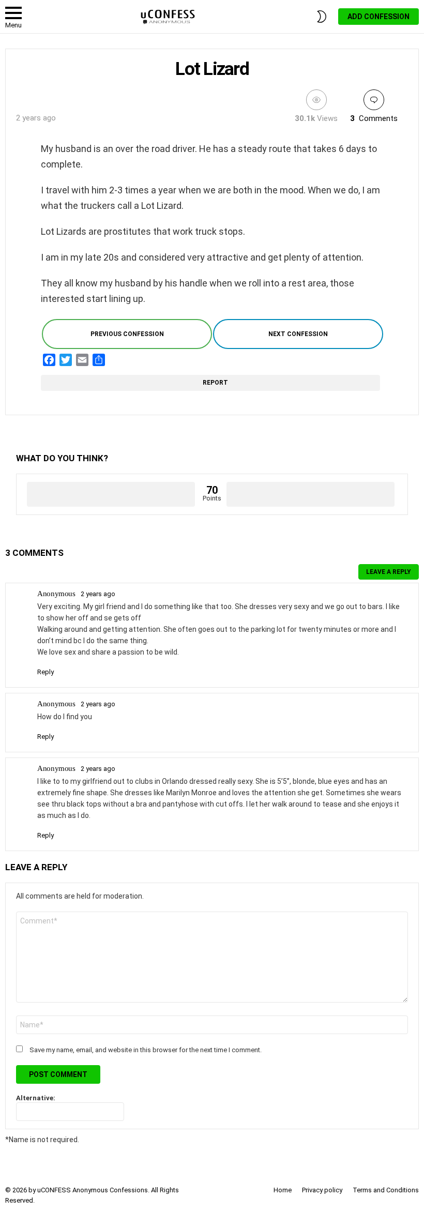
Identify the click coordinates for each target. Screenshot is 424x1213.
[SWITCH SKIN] (321, 16)
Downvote (310, 494)
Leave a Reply (388, 571)
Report (216, 382)
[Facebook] (49, 360)
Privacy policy (322, 1190)
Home (283, 1190)
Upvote (111, 494)
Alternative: (35, 1098)
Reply (45, 672)
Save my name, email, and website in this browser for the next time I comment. (145, 1050)
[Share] (98, 360)
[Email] (82, 360)
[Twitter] (65, 360)
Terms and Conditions (386, 1190)
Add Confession (378, 16)
